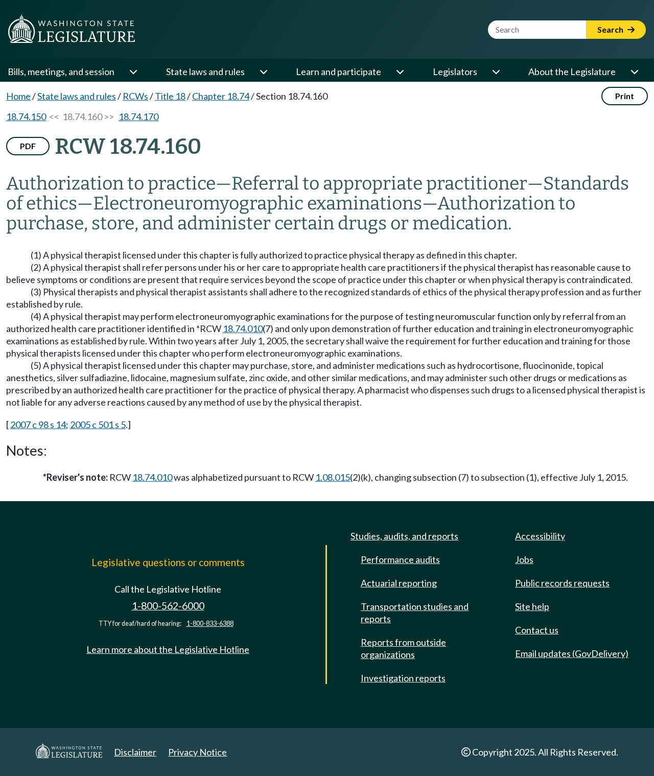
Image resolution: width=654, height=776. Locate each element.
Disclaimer (135, 752)
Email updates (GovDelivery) (571, 653)
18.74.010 (243, 328)
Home (18, 96)
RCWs (135, 96)
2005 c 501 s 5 (98, 424)
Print (624, 96)
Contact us (536, 630)
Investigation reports (403, 678)
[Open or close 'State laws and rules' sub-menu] (263, 71)
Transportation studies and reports (415, 612)
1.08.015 (332, 477)
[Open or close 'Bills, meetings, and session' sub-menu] (133, 71)
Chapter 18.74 (220, 96)
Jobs (524, 559)
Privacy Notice (197, 752)
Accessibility (540, 536)
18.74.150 (26, 116)
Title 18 (170, 96)
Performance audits (400, 559)
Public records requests (562, 583)
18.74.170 (138, 116)
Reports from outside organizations (403, 648)
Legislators (455, 71)
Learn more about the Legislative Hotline (167, 649)
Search (611, 29)
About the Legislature (572, 71)
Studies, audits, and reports (404, 536)
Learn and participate (338, 71)
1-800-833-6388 (209, 623)
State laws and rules (205, 71)
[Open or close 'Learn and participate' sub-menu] (399, 71)
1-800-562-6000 (168, 606)
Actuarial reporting (399, 583)
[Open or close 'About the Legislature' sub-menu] (634, 71)
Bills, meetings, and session (61, 71)
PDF (28, 146)
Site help (532, 606)
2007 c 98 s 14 (38, 424)
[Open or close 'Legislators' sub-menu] (495, 71)
